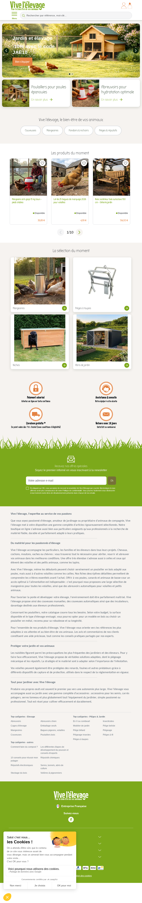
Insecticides (108, 721)
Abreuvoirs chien (48, 721)
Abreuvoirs (16, 721)
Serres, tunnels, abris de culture (52, 767)
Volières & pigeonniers (51, 773)
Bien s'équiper (22, 61)
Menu (14, 18)
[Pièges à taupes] (102, 284)
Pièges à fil (108, 735)
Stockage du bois (19, 773)
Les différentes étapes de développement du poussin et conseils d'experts (54, 750)
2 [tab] (72, 74)
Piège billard (79, 730)
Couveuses (16, 735)
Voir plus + (16, 498)
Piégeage (107, 730)
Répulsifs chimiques (50, 757)
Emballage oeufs (48, 726)
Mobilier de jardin (81, 726)
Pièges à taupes (80, 739)
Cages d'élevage (19, 726)
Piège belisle (109, 726)
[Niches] (40, 341)
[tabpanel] (71, 51)
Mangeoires (16, 730)
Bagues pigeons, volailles (53, 730)
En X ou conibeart (81, 721)
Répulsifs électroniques (22, 765)
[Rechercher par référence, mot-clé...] (23, 15)
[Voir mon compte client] (124, 6)
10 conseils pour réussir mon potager (24, 759)
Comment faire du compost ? (24, 747)
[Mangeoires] (40, 284)
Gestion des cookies (82, 876)
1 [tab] (69, 74)
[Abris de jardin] (102, 341)
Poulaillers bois (48, 735)
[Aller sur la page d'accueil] (27, 5)
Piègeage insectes (82, 735)
